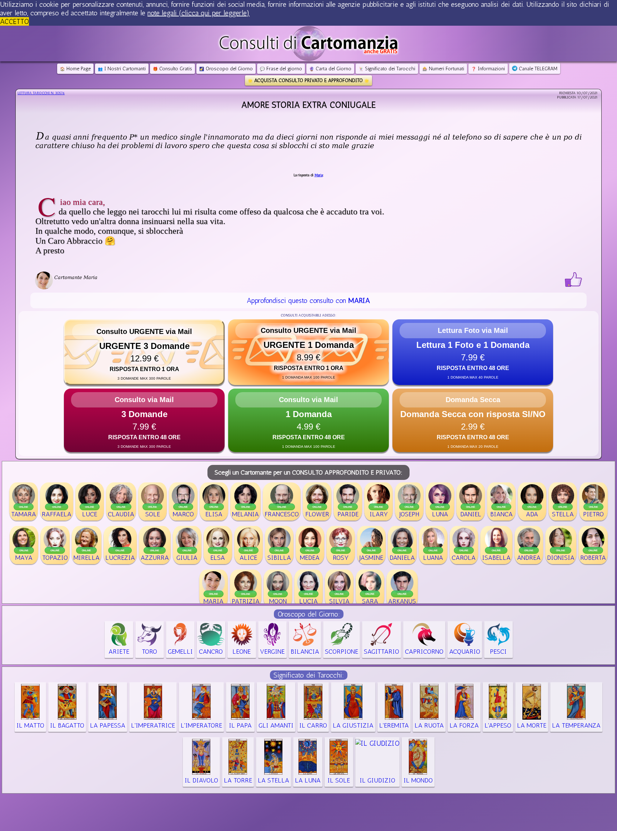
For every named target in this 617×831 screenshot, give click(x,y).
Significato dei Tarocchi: (309, 675)
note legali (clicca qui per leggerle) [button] (198, 13)
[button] (144, 352)
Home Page (75, 69)
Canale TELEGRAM (537, 69)
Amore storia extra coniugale (308, 105)
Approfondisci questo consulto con (308, 300)
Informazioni (488, 69)
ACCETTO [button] (14, 21)
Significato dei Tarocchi (386, 69)
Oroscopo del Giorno (226, 69)
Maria (319, 175)
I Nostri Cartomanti (122, 69)
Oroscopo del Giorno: (308, 614)
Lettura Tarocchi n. (41, 93)
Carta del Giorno (330, 69)
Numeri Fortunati (443, 69)
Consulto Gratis (172, 69)
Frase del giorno (281, 69)
